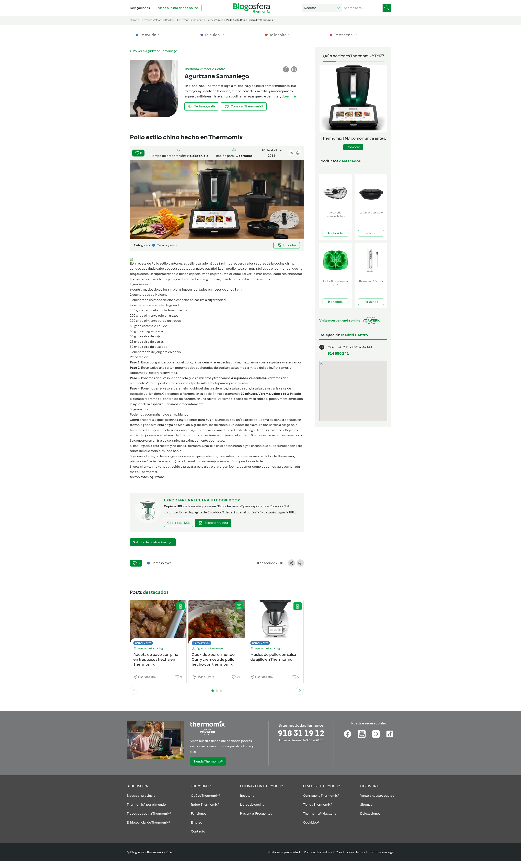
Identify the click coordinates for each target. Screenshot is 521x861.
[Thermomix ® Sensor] (371, 260)
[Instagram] (375, 734)
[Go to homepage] (251, 8)
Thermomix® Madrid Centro (157, 20)
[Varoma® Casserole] (371, 192)
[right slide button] (300, 691)
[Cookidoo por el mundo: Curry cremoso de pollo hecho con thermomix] (216, 623)
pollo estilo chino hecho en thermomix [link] (250, 20)
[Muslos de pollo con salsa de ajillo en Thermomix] (275, 623)
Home (133, 20)
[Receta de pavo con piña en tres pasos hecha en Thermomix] (158, 623)
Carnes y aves (143, 642)
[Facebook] (347, 734)
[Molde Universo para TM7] (335, 260)
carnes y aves (214, 20)
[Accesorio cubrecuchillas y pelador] (335, 192)
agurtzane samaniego (190, 20)
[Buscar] (387, 8)
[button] (322, 8)
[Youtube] (361, 734)
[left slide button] (134, 691)
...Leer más (289, 96)
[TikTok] (389, 734)
